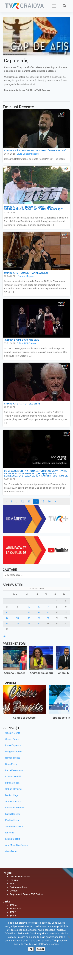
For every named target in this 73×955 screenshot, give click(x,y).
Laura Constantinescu (28, 154)
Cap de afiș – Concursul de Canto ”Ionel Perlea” (35, 150)
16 (49, 501)
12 (22, 501)
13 (29, 501)
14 (48, 612)
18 (17, 618)
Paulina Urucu (12, 820)
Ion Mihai (10, 832)
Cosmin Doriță (12, 733)
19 (29, 618)
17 (7, 618)
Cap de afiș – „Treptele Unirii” (22, 403)
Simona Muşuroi (26, 276)
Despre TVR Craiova (20, 876)
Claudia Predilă (13, 776)
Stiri (12, 883)
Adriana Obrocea (15, 673)
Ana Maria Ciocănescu (16, 845)
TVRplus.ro (15, 908)
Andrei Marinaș (13, 801)
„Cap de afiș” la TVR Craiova (21, 340)
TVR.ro (13, 905)
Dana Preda (11, 764)
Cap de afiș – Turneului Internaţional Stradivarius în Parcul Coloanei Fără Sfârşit (33, 208)
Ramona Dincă (12, 757)
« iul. (5, 636)
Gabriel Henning (13, 789)
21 (48, 618)
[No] (68, 936)
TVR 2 (13, 912)
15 (42, 501)
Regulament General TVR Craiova (27, 894)
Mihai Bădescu (12, 814)
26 (29, 623)
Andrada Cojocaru (41, 673)
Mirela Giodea (12, 782)
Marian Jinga (11, 795)
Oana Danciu (11, 851)
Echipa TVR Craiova (26, 343)
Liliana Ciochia (12, 839)
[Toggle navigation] (53, 6)
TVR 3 (13, 915)
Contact (14, 890)
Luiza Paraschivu (14, 770)
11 (17, 612)
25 (17, 623)
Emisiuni (14, 880)
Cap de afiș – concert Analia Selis (26, 272)
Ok (30, 949)
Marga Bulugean (13, 751)
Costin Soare (12, 739)
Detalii (40, 949)
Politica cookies (18, 887)
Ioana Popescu (13, 745)
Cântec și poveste (24, 717)
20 (39, 618)
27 (39, 623)
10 (7, 612)
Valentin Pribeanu (14, 826)
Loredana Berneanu (15, 807)
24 (7, 623)
